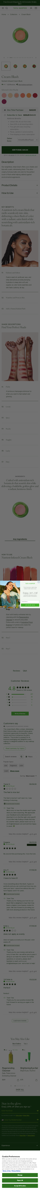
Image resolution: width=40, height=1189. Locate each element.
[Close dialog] (39, 582)
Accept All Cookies (20, 1186)
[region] (20, 1169)
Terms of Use (7, 1171)
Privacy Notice (16, 1171)
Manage (20, 1175)
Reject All (20, 1180)
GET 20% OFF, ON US (30, 605)
